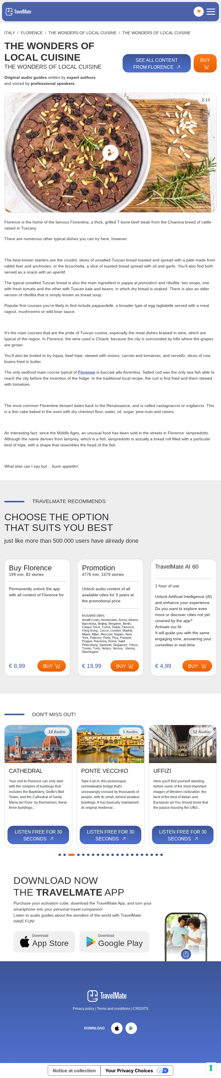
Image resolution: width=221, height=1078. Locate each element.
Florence (32, 32)
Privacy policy (83, 1009)
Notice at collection (74, 1070)
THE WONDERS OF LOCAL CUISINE (82, 32)
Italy (9, 32)
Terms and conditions (114, 1009)
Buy (205, 60)
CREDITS (140, 1009)
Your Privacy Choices (129, 1070)
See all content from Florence (155, 64)
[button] (59, 855)
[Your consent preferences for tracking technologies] (210, 1067)
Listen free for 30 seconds (38, 835)
